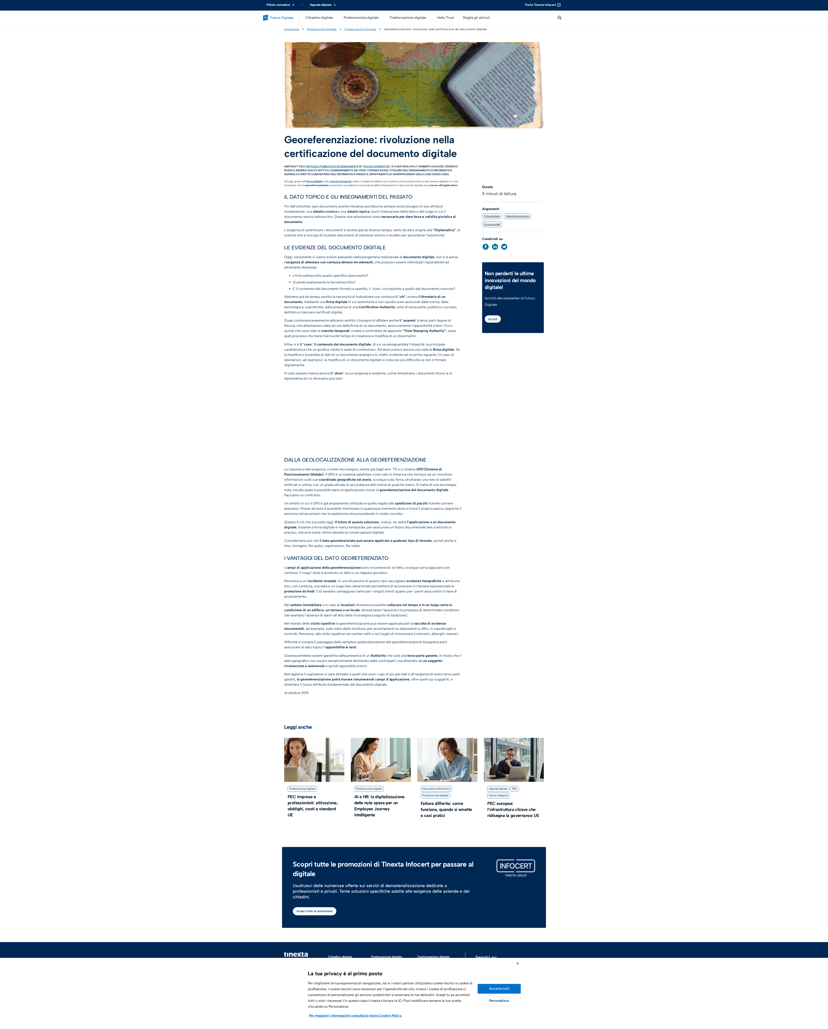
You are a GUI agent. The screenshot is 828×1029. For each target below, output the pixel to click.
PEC (514, 788)
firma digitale (314, 181)
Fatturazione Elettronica (436, 788)
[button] (485, 247)
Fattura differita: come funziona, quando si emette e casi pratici (446, 809)
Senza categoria (498, 795)
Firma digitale (492, 216)
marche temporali (340, 181)
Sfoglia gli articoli (476, 18)
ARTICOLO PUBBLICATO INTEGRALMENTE (332, 166)
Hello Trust (445, 18)
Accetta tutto (499, 989)
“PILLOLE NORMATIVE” (376, 166)
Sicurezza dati (492, 224)
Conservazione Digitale (360, 29)
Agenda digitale (498, 788)
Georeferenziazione (517, 216)
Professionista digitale (322, 29)
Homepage (291, 29)
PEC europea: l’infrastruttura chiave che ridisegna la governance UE (513, 809)
